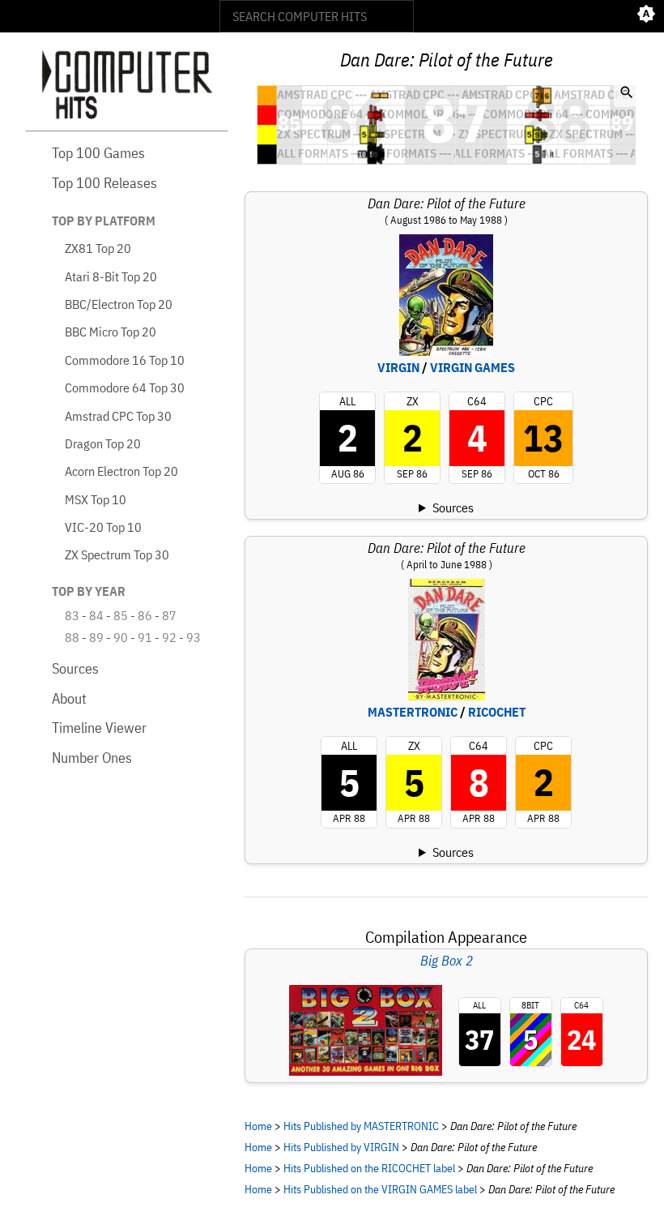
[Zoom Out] (627, 94)
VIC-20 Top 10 (103, 527)
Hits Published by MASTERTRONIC (361, 1125)
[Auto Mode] (646, 16)
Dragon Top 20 (103, 443)
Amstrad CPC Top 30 (118, 416)
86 (145, 615)
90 (120, 637)
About (69, 698)
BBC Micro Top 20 (110, 331)
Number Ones (92, 757)
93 (193, 637)
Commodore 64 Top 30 (125, 387)
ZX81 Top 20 (98, 248)
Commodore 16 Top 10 (125, 360)
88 (72, 637)
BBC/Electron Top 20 (118, 304)
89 (96, 637)
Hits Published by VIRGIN (341, 1146)
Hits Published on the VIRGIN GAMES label (380, 1189)
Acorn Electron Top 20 (121, 471)
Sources (75, 668)
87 (169, 615)
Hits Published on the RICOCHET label (369, 1167)
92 (169, 637)
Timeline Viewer (99, 727)
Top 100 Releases (104, 182)
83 (72, 615)
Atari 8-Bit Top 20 (111, 276)
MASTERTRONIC (413, 712)
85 (120, 615)
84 (96, 615)
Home (258, 1125)
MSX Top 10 (95, 499)
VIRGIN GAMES (472, 367)
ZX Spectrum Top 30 (117, 554)
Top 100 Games (98, 152)
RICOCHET (497, 712)
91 (145, 637)
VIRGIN (398, 367)
